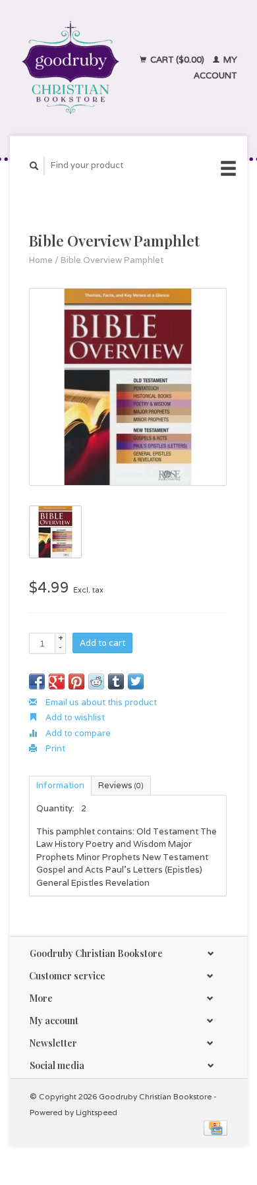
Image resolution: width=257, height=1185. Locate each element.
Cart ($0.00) (177, 59)
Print (54, 748)
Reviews (121, 785)
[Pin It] (76, 681)
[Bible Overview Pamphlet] (128, 387)
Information (60, 785)
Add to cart (102, 643)
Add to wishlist (74, 717)
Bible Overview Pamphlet (112, 260)
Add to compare (77, 733)
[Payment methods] (215, 1127)
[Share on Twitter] (136, 681)
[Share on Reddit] (96, 681)
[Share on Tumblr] (116, 681)
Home (41, 260)
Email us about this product (100, 702)
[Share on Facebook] (37, 681)
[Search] (34, 165)
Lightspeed (96, 1112)
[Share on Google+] (57, 681)
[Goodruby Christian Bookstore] (70, 67)
